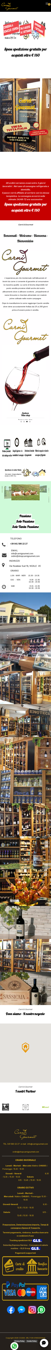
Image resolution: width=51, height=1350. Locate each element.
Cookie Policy (31, 1341)
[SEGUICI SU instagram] (32, 1309)
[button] (25, 1047)
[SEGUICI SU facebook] (11, 1309)
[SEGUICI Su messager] (21, 1309)
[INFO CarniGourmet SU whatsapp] (41, 1309)
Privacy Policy (19, 1341)
